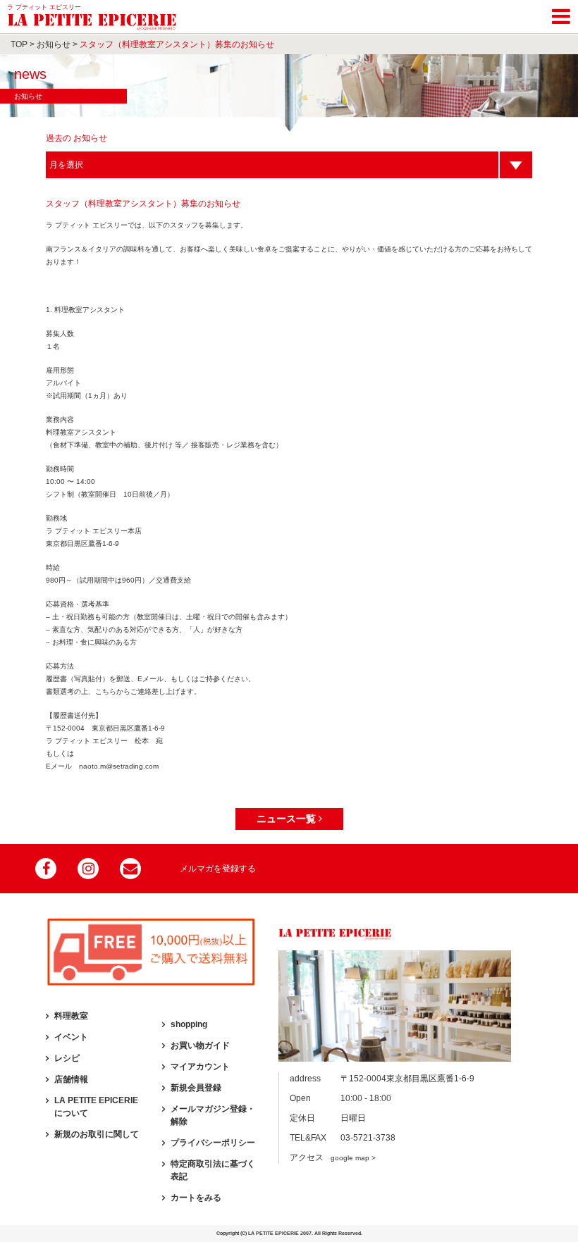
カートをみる (196, 1198)
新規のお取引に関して (96, 1134)
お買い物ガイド (200, 1045)
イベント (71, 1037)
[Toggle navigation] (561, 14)
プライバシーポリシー (213, 1143)
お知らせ (53, 44)
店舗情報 (71, 1079)
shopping (189, 1024)
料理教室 (71, 1016)
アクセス (333, 1157)
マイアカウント (200, 1067)
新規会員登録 (196, 1088)
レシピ (67, 1058)
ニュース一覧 (288, 818)
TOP (19, 44)
